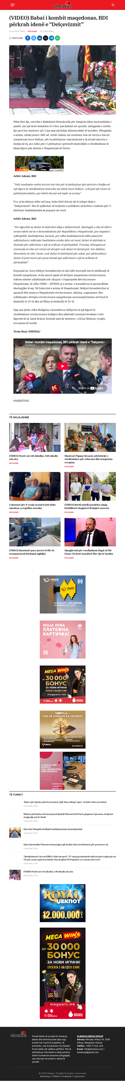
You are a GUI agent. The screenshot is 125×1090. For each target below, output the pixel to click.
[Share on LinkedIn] (39, 38)
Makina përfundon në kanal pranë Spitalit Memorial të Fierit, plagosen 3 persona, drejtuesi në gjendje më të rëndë (68, 815)
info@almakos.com (93, 1049)
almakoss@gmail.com (88, 1052)
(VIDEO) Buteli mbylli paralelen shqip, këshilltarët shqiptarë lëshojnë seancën (86, 506)
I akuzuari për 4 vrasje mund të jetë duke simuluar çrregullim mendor (32, 506)
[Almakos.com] (62, 5)
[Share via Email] (45, 38)
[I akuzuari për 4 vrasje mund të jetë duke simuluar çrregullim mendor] (35, 486)
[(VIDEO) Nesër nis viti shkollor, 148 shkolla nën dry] (35, 437)
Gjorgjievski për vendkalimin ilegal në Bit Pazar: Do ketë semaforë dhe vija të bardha (88, 552)
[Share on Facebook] (27, 38)
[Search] (112, 5)
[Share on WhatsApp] (57, 38)
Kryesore (32, 31)
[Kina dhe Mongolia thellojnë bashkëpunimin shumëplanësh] (15, 832)
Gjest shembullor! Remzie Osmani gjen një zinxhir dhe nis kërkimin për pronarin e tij (65, 844)
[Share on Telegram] (51, 38)
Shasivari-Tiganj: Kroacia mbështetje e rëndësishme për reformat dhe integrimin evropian (88, 459)
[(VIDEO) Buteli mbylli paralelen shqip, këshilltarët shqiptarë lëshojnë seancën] (90, 486)
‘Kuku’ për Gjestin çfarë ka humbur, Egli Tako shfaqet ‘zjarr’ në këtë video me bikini (64, 802)
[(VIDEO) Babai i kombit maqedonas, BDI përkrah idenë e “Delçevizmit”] (62, 80)
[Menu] (13, 5)
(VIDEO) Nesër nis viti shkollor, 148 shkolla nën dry (33, 457)
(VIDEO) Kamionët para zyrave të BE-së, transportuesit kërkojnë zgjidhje (32, 552)
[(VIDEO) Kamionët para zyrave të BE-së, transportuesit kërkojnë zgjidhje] (35, 532)
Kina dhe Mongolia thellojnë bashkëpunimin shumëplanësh (52, 829)
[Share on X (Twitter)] (33, 38)
